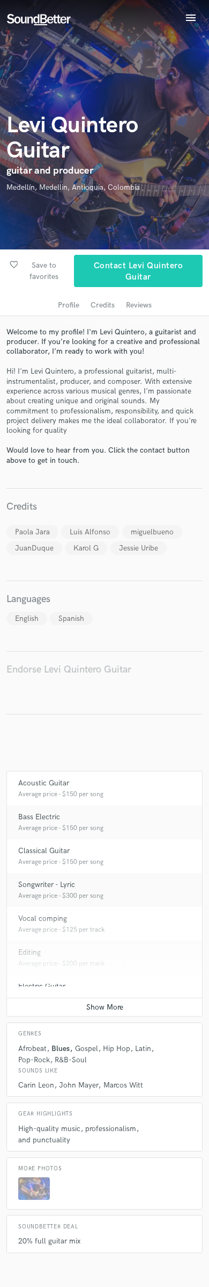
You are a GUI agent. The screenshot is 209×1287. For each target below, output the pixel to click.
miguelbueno (152, 532)
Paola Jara (32, 532)
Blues (60, 1048)
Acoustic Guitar (43, 783)
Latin (143, 1048)
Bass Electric (39, 816)
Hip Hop (116, 1048)
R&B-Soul (71, 1059)
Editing (29, 952)
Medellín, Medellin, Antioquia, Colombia (73, 187)
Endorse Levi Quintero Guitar (68, 669)
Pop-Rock (34, 1059)
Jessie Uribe (138, 548)
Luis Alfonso (90, 532)
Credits (103, 305)
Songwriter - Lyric (46, 884)
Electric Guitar (41, 986)
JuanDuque (34, 548)
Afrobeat (32, 1048)
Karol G (86, 548)
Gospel (86, 1048)
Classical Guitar (44, 850)
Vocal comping (42, 918)
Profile (68, 305)
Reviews (139, 305)
